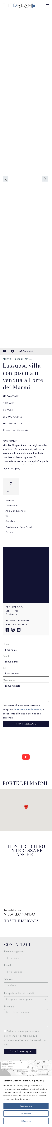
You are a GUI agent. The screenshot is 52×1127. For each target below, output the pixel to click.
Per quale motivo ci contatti (19, 993)
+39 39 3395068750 (17, 624)
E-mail (6, 656)
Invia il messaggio (26, 723)
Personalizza (26, 1113)
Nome (6, 644)
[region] (26, 1101)
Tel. (4, 668)
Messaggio (9, 680)
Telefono (9, 979)
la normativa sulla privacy (28, 709)
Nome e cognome (14, 951)
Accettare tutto (26, 1106)
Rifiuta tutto (26, 1121)
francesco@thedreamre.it (18, 620)
